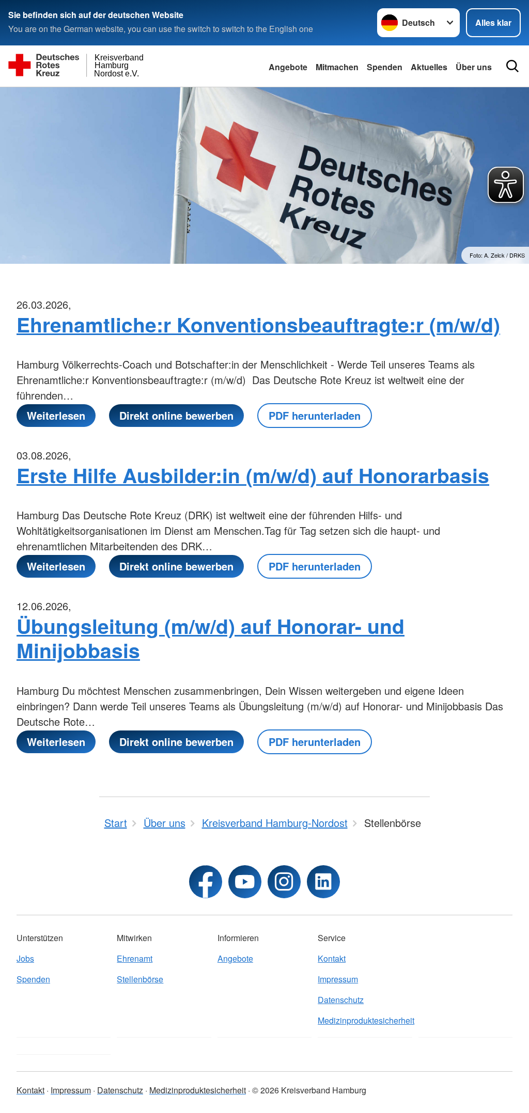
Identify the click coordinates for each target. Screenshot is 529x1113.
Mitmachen (337, 67)
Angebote (288, 67)
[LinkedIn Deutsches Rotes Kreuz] (323, 881)
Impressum (338, 979)
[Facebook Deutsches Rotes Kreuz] (205, 881)
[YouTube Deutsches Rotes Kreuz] (244, 881)
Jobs (25, 958)
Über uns (474, 67)
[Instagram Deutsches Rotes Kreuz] (284, 881)
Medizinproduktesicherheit (365, 1020)
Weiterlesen (56, 415)
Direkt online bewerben (176, 415)
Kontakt (332, 958)
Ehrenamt (134, 958)
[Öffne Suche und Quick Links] (512, 66)
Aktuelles (429, 67)
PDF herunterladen (315, 415)
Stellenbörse (140, 979)
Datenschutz (341, 1000)
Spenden (384, 67)
